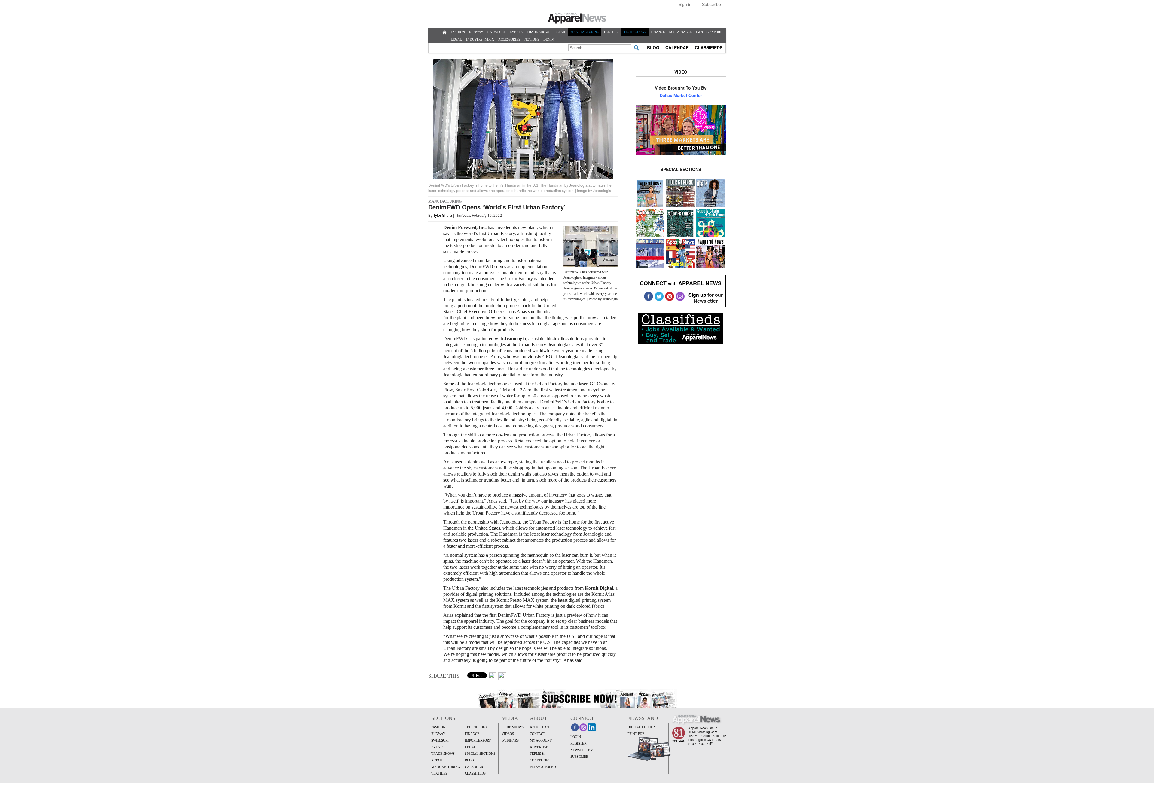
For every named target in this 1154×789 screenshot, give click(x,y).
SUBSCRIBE (579, 756)
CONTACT (537, 733)
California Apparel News (577, 18)
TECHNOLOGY (635, 32)
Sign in (685, 4)
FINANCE (658, 32)
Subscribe (711, 4)
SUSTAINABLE (680, 32)
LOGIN (575, 737)
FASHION (458, 32)
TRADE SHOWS (538, 32)
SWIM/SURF (496, 32)
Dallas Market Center (681, 95)
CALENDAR (677, 47)
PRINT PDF (635, 733)
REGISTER (578, 743)
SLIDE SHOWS (513, 727)
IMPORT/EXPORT (709, 32)
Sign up (697, 294)
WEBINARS (510, 740)
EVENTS (516, 32)
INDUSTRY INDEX (480, 39)
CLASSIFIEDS (708, 47)
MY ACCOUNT (541, 740)
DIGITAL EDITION (641, 727)
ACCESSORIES (509, 39)
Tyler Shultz (442, 215)
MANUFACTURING (584, 32)
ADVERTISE (539, 747)
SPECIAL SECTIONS (480, 753)
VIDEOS (508, 733)
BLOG (653, 47)
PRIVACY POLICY (543, 767)
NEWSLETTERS (582, 750)
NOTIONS (531, 39)
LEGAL (456, 39)
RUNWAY (476, 32)
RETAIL (560, 32)
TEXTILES (611, 32)
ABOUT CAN (539, 727)
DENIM (548, 39)
